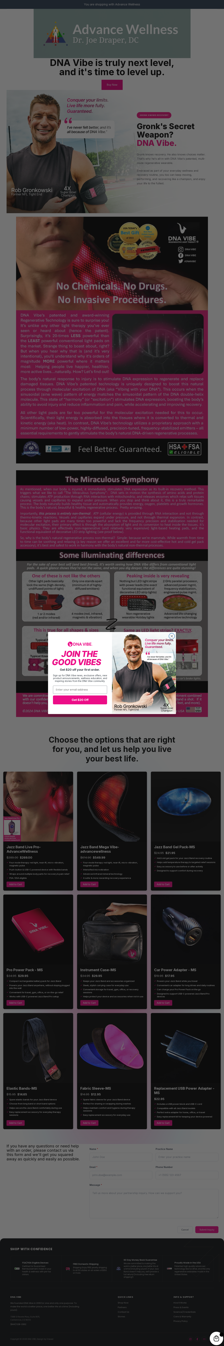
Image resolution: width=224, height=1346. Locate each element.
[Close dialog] (172, 636)
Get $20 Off (80, 700)
